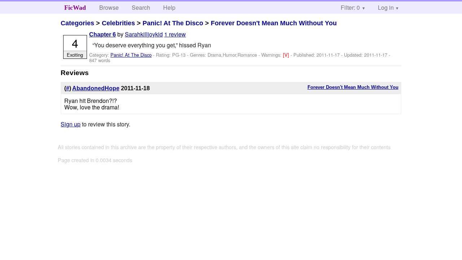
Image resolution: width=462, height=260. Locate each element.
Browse (109, 7)
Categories (77, 23)
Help (169, 7)
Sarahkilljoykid (144, 34)
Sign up (70, 124)
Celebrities (118, 23)
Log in (386, 7)
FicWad (75, 7)
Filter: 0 (350, 7)
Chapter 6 (102, 34)
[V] (287, 54)
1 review (175, 34)
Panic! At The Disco (173, 23)
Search (141, 7)
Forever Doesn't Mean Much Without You (274, 23)
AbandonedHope (95, 88)
